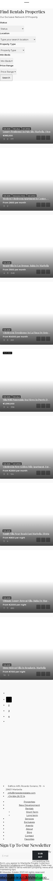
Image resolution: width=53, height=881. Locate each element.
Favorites (29, 839)
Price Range (6, 65)
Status (3, 22)
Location (4, 33)
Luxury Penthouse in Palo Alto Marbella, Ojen (26, 131)
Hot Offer (26, 129)
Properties (29, 801)
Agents (29, 825)
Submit (40, 855)
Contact (29, 835)
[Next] (9, 722)
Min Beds (5, 54)
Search (6, 77)
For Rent (7, 129)
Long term (32, 815)
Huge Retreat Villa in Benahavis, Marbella (24, 667)
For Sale (16, 129)
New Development (29, 805)
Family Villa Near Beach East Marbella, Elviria (26, 533)
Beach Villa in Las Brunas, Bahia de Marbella (26, 265)
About (29, 829)
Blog (29, 832)
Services (29, 818)
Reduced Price (19, 196)
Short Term (32, 812)
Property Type (8, 44)
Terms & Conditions (10, 865)
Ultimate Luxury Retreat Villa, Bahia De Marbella (27, 600)
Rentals (29, 808)
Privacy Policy (33, 865)
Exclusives (29, 822)
